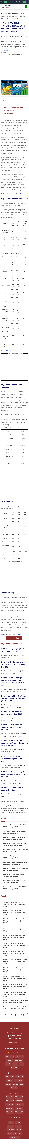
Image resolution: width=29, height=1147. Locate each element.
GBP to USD (10, 1100)
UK (22, 1056)
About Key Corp (8, 113)
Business (10, 1126)
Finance (11, 1122)
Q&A (20, 1133)
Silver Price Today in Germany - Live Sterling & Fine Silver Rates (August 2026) (14, 978)
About (8, 1033)
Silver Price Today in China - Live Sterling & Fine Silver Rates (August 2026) (14, 953)
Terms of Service (12, 1039)
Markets (19, 1129)
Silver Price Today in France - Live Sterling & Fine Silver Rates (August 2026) (14, 970)
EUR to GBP (19, 1112)
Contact (14, 1033)
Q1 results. (19, 634)
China (21, 1064)
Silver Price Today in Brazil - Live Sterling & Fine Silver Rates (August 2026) (14, 904)
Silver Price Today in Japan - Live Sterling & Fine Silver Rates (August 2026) (14, 945)
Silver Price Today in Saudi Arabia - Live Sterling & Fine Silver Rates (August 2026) (15, 986)
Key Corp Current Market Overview (13, 107)
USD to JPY (9, 1108)
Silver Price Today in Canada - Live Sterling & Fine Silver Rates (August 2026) (14, 912)
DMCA (21, 1039)
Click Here (9, 351)
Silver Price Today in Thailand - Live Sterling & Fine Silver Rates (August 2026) (14, 937)
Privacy (19, 1033)
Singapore (10, 1060)
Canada (15, 1064)
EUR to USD (19, 1097)
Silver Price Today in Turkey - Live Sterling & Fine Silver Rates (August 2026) (14, 929)
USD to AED (9, 1104)
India (7, 1056)
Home (2, 13)
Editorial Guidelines (15, 1036)
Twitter (22, 194)
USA (12, 1056)
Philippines (14, 1067)
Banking (18, 1122)
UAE (17, 1056)
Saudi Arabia (18, 1060)
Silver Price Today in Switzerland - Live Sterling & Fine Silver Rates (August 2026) (15, 961)
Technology (11, 1129)
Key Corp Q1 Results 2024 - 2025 (13, 104)
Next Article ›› (14, 638)
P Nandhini (5, 50)
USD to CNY (19, 1108)
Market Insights (12, 1133)
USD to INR (9, 1097)
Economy (18, 1126)
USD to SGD (19, 1104)
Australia (8, 1064)
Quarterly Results (9, 110)
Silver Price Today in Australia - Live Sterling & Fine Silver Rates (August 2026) (14, 921)
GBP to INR (9, 1112)
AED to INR (19, 1100)
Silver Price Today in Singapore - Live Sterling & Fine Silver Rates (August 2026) (14, 994)
